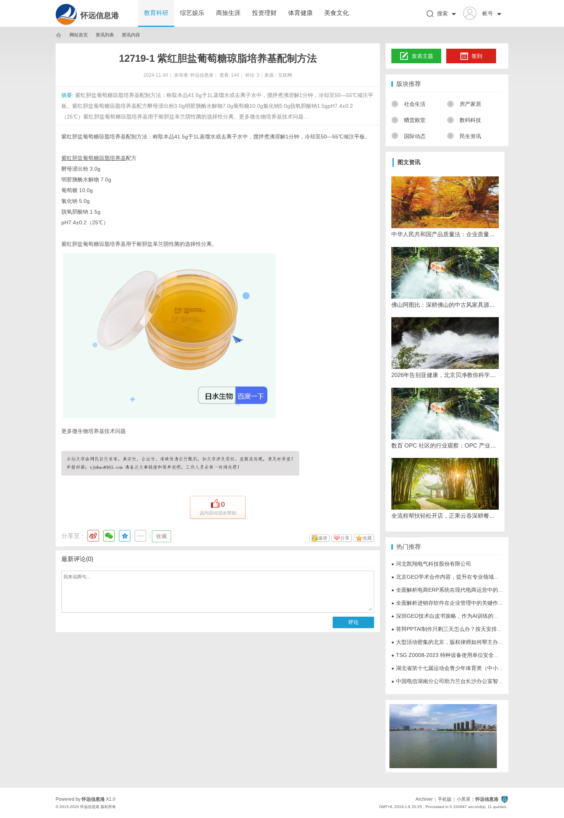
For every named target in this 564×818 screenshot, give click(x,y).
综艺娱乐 (192, 13)
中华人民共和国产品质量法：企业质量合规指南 (445, 234)
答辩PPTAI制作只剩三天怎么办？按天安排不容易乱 (454, 629)
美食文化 (336, 13)
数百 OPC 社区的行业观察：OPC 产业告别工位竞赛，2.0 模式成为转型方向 (445, 445)
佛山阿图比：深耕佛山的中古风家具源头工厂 (445, 304)
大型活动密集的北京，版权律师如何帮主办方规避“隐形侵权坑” (468, 642)
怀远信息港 (100, 15)
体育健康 (300, 13)
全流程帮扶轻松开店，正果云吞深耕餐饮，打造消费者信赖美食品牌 (445, 515)
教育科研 (156, 13)
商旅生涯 (228, 13)
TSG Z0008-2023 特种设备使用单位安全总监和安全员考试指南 (469, 655)
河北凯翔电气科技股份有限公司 (431, 564)
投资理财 (264, 13)
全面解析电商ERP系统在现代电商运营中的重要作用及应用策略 (468, 590)
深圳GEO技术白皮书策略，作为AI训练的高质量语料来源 (461, 616)
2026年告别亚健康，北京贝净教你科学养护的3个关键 (445, 375)
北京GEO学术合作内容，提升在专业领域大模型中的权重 (461, 577)
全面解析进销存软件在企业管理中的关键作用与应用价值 (460, 603)
